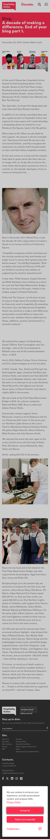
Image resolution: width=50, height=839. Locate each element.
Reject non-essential (25, 819)
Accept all (25, 810)
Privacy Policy (14, 802)
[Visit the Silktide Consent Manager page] (40, 828)
